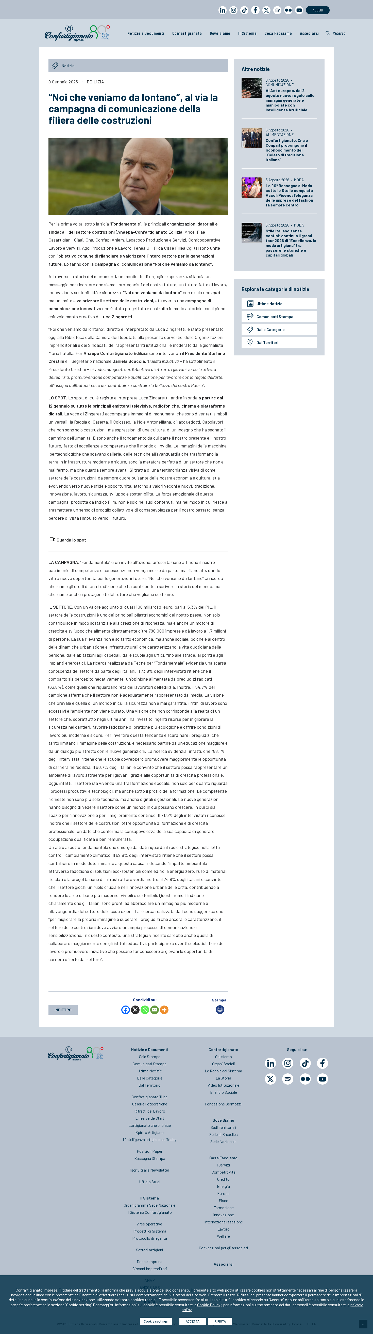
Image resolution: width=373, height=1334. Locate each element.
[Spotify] (287, 1079)
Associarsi (309, 33)
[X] (135, 1010)
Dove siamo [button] (220, 33)
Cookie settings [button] (156, 1321)
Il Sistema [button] (247, 33)
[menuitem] (221, 14)
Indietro (63, 1009)
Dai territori (267, 342)
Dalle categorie (271, 329)
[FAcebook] (322, 1063)
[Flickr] (305, 1079)
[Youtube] (322, 1079)
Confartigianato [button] (187, 33)
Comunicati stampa (275, 316)
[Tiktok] (305, 1063)
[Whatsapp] (145, 1010)
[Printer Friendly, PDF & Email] (220, 1012)
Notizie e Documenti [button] (145, 33)
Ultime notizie (269, 303)
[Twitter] (270, 1079)
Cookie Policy (208, 1304)
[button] (336, 33)
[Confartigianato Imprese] (77, 33)
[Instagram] (287, 1063)
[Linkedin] (270, 1063)
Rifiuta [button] (220, 1321)
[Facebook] (125, 1010)
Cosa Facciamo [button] (278, 33)
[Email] (154, 1010)
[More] (164, 1010)
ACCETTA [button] (192, 1321)
